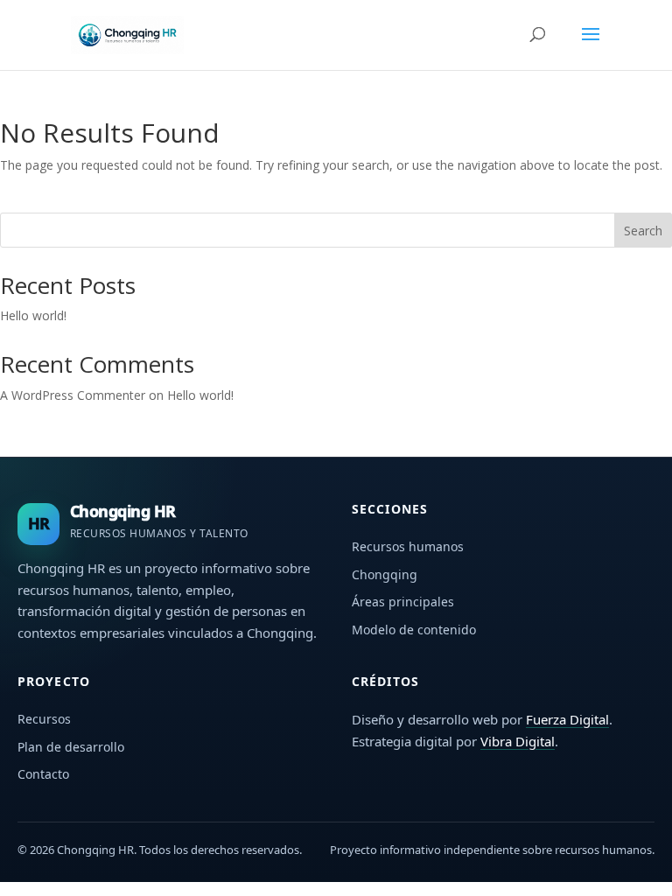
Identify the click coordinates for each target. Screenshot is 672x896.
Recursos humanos (408, 546)
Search (643, 230)
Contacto (43, 774)
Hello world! (33, 315)
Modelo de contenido (414, 629)
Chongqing (384, 574)
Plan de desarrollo (71, 746)
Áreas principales (403, 601)
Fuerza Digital (567, 719)
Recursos (44, 718)
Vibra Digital (517, 741)
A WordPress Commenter (72, 395)
